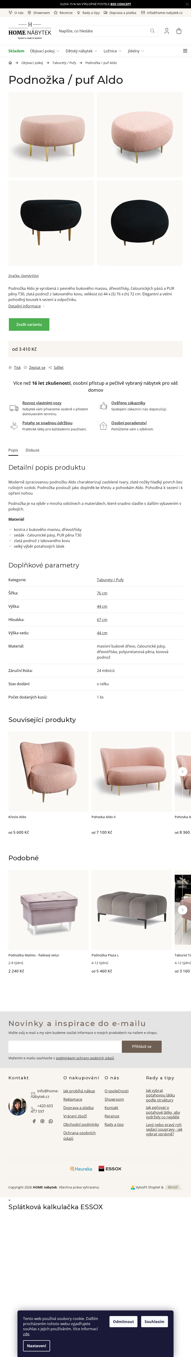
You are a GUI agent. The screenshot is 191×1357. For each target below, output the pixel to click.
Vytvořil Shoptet (148, 1187)
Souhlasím (154, 1321)
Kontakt (111, 1107)
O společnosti (117, 1091)
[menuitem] (17, 51)
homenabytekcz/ (42, 1121)
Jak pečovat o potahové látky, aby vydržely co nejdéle (163, 1112)
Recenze (66, 12)
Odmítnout (123, 1321)
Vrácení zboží (75, 1116)
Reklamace (72, 1099)
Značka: (23, 275)
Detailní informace (24, 306)
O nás (19, 12)
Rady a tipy (91, 12)
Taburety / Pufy (110, 579)
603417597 (51, 1121)
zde (26, 1334)
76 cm (102, 593)
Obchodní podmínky (81, 1124)
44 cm (102, 606)
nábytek (34, 1121)
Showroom (41, 12)
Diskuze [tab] (32, 450)
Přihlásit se (141, 1046)
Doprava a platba (122, 12)
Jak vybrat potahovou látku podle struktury (160, 1095)
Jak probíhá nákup (79, 1091)
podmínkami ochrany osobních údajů (85, 1058)
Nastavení (36, 1345)
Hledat (152, 31)
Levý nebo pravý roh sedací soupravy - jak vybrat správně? (164, 1129)
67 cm (102, 619)
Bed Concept (120, 4)
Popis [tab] (13, 450)
